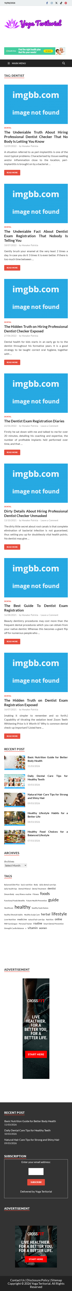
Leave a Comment (49, 426)
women (43, 927)
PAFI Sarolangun (10, 924)
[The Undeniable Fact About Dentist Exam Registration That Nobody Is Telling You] (36, 203)
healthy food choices (40, 908)
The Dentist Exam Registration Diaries (34, 421)
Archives (9, 861)
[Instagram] (52, 3)
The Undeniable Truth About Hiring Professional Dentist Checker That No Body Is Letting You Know (36, 136)
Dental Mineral (24, 889)
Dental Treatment (39, 889)
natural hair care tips (36, 919)
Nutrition (49, 919)
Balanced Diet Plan (12, 885)
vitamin (33, 928)
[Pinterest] (66, 3)
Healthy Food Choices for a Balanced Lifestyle (48, 833)
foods (45, 893)
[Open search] (63, 63)
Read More (11, 172)
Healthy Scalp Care (32, 915)
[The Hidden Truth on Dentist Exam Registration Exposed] (36, 672)
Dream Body (9, 894)
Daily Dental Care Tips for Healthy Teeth (27, 1130)
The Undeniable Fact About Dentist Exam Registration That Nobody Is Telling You (36, 236)
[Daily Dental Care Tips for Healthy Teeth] (14, 776)
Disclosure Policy (38, 1280)
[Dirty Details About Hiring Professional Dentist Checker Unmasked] (36, 483)
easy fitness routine (23, 894)
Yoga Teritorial (43, 1191)
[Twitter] (56, 3)
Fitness (36, 894)
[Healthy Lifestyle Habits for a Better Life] (14, 813)
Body (36, 885)
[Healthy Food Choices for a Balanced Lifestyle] (14, 831)
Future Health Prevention (36, 900)
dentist (52, 888)
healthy (22, 907)
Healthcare (8, 908)
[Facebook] (47, 3)
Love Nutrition (10, 919)
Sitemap (56, 1280)
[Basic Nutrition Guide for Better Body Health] (14, 757)
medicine (22, 919)
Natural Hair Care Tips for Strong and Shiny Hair (31, 1139)
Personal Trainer (25, 924)
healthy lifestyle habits (13, 915)
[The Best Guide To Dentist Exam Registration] (36, 577)
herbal (45, 914)
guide (53, 899)
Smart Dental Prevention (54, 924)
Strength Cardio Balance (14, 928)
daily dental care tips (47, 885)
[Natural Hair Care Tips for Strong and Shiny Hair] (14, 794)
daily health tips (10, 889)
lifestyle (59, 913)
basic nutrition (26, 885)
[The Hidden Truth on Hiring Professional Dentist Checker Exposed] (36, 298)
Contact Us (17, 1280)
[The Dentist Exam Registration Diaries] (36, 393)
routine (37, 923)
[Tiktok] (61, 3)
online (58, 919)
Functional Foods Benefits (14, 900)
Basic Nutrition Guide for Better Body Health (30, 1121)
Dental (7, 128)
